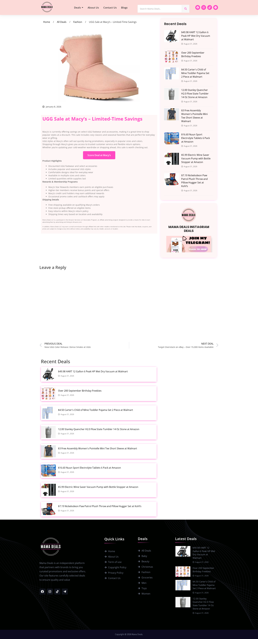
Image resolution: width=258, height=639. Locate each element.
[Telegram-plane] (65, 592)
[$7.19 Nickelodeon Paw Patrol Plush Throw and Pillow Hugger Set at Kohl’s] (171, 179)
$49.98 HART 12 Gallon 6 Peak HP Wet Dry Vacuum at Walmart (195, 36)
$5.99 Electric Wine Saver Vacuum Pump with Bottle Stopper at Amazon (196, 158)
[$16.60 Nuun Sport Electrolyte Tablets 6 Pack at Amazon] (171, 138)
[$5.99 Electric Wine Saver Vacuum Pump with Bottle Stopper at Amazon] (171, 159)
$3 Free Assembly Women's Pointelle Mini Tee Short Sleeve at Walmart (194, 116)
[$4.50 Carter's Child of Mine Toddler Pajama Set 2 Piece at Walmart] (171, 73)
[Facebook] (197, 7)
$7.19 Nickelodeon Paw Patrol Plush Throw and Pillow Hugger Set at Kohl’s (194, 181)
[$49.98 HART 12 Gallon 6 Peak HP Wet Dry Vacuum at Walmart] (171, 36)
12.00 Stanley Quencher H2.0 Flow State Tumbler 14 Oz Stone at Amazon (195, 93)
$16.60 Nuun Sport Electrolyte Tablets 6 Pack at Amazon (195, 138)
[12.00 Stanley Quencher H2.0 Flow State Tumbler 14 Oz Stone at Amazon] (171, 94)
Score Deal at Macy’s (99, 155)
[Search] (185, 9)
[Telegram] (215, 7)
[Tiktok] (209, 7)
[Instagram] (203, 7)
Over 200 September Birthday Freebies (192, 54)
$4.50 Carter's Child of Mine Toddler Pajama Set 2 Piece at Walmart (195, 73)
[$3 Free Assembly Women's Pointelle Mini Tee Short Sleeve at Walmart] (171, 114)
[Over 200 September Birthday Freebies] (171, 57)
